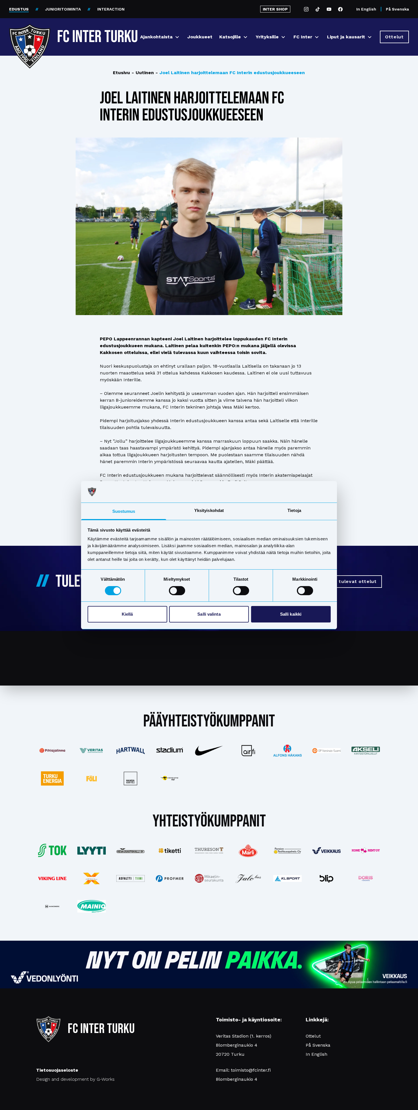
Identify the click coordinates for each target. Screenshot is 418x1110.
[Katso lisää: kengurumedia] (170, 778)
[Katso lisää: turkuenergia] (52, 778)
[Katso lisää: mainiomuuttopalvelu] (91, 906)
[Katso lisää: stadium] (170, 750)
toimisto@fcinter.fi (251, 1070)
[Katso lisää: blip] (326, 878)
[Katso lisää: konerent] (365, 850)
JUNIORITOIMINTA (63, 9)
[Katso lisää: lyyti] (91, 850)
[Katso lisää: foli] (91, 778)
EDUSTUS (19, 9)
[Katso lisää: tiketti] (170, 851)
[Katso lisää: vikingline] (52, 878)
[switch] (177, 590)
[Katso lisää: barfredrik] (365, 878)
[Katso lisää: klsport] (287, 878)
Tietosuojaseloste (57, 1070)
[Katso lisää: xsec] (91, 878)
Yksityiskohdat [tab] (209, 510)
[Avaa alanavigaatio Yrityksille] (283, 37)
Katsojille (230, 36)
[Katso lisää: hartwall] (131, 750)
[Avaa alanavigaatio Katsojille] (245, 37)
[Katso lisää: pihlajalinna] (52, 751)
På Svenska (397, 9)
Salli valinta (208, 614)
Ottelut (313, 1036)
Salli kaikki (290, 614)
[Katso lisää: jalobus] (248, 878)
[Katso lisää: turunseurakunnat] (209, 878)
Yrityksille (267, 36)
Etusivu (121, 72)
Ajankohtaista (156, 36)
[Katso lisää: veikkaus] (326, 850)
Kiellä (127, 614)
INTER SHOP (275, 9)
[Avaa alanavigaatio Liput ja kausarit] (369, 37)
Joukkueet (199, 36)
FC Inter (302, 36)
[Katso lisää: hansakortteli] (131, 778)
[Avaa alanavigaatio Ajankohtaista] (177, 37)
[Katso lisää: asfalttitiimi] (131, 878)
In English (366, 9)
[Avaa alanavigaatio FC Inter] (316, 37)
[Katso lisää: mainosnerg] (52, 906)
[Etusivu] (29, 34)
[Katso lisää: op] (326, 750)
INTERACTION (111, 9)
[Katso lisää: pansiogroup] (287, 850)
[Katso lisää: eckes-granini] (248, 851)
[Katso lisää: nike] (209, 750)
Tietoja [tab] (294, 510)
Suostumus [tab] (123, 511)
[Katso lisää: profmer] (170, 878)
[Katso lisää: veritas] (91, 750)
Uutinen (143, 72)
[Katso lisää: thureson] (209, 850)
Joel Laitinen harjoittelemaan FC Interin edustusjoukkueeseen (230, 72)
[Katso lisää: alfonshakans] (287, 751)
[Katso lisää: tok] (52, 850)
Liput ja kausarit (346, 36)
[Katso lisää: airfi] (248, 751)
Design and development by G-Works (75, 1079)
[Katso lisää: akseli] (365, 750)
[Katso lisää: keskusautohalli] (131, 850)
